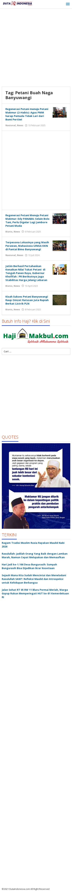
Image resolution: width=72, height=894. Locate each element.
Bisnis (8, 231)
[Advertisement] (36, 48)
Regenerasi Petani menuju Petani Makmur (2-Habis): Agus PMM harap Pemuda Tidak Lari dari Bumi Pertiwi (26, 114)
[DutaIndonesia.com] (17, 3)
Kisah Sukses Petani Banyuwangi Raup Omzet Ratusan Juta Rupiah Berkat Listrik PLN (27, 300)
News (20, 125)
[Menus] (67, 4)
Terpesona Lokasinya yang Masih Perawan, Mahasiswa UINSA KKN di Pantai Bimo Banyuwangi (27, 245)
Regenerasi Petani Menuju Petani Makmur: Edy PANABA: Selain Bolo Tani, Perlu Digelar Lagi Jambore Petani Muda (27, 220)
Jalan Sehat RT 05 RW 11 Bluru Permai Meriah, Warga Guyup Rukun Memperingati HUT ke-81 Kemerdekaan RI (35, 593)
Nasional (10, 125)
